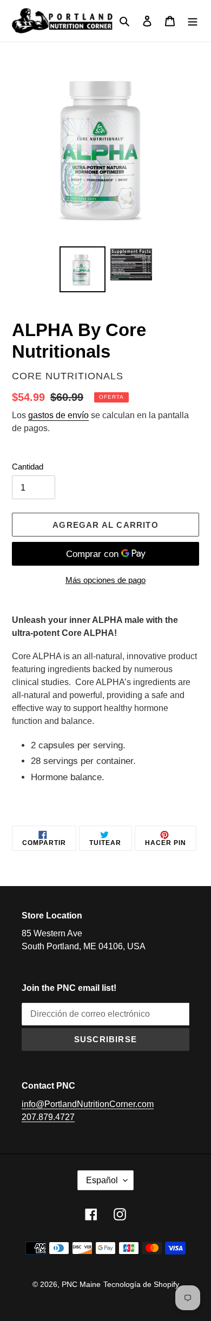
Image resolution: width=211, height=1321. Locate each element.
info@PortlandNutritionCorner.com (88, 1104)
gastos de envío (58, 415)
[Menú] (192, 21)
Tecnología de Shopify (141, 1284)
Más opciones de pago (105, 580)
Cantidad (27, 466)
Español (102, 1180)
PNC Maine (81, 1284)
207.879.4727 (48, 1117)
